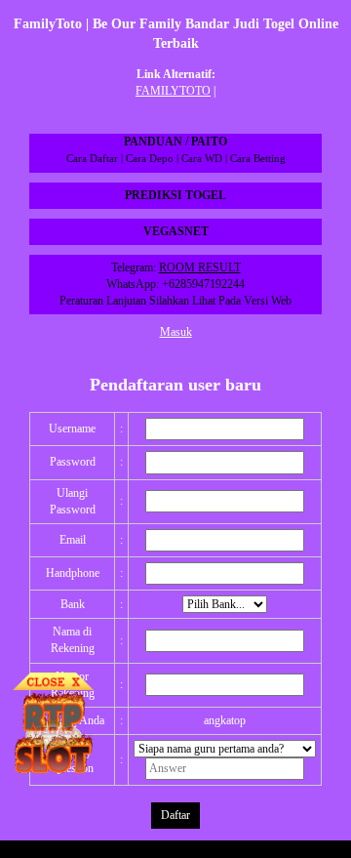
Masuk (176, 332)
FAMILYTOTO (173, 91)
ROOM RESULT (200, 267)
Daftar (175, 815)
